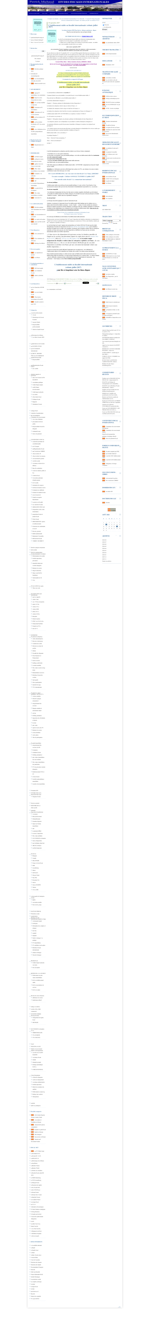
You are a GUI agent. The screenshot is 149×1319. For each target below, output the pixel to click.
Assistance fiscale (37, 1057)
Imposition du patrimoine (37, 812)
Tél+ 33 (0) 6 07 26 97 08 (37, 42)
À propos (37, 61)
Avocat (34, 315)
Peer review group (37, 904)
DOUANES (34, 550)
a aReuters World (35, 1168)
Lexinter (33, 1284)
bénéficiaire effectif (37, 1000)
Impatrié (34, 935)
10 (106, 524)
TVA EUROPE (36, 1035)
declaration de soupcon (38, 485)
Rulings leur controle (38, 1094)
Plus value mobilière (37, 836)
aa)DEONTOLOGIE (36, 357)
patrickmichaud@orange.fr (37, 37)
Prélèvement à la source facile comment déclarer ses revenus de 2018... (111, 257)
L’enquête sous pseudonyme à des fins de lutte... (110, 394)
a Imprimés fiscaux (35, 1197)
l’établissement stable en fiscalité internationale (62, 281)
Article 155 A (36, 606)
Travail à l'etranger (37, 955)
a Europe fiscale (35, 1192)
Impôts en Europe (39, 1132)
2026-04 (104, 548)
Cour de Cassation (35, 1260)
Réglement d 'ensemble (38, 536)
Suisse (34, 882)
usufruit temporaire (37, 848)
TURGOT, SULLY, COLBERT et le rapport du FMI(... (111, 357)
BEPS (34, 900)
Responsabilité (36, 359)
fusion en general (35, 803)
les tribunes (37, 257)
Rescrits (33, 1294)
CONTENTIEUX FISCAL (37, 439)
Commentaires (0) (51, 283)
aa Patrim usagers (39, 156)
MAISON (104, 386)
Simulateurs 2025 (110, 64)
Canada (34, 858)
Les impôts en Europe (36, 1281)
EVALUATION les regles (37, 586)
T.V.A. (32, 1030)
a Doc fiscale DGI (35, 1187)
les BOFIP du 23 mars (111, 253)
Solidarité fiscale (36, 431)
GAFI (32, 1221)
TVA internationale (37, 687)
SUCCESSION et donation (39, 838)
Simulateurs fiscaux (37, 404)
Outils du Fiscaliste (34, 13)
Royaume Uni (36, 880)
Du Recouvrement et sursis (39, 487)
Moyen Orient (36, 875)
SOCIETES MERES (36, 1014)
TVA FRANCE (36, 1037)
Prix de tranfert (36, 967)
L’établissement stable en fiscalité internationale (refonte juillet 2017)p (73, 84)
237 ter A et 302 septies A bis (71, 238)
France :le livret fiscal (38, 863)
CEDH (34, 1060)
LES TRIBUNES (106, 209)
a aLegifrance (34, 1163)
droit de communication (36, 552)
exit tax (34, 713)
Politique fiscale (36, 399)
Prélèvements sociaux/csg (39, 1092)
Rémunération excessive (38, 672)
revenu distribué (36, 732)
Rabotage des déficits (40, 243)
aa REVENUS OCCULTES (37, 344)
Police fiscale (36, 519)
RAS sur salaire (36, 990)
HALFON (104, 382)
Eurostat (33, 1269)
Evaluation (35, 750)
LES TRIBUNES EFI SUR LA (73, 36)
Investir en (33, 853)
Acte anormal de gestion (38, 458)
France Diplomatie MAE (37, 1274)
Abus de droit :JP (37, 453)
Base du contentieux (37, 468)
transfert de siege (37, 685)
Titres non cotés (36, 588)
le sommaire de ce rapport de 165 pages (73, 79)
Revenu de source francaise (37, 995)
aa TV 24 (33, 1204)
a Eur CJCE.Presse (35, 1190)
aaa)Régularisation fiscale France (37, 365)
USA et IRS (35, 889)
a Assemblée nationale (36, 1245)
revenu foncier (36, 776)
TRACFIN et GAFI (36, 1046)
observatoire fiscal (37, 397)
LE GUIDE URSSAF (111, 453)
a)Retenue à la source (38, 997)
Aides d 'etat (35, 599)
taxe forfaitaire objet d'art (38, 843)
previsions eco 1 (35, 1291)
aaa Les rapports (36, 597)
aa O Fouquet (36, 446)
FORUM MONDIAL (38, 1069)
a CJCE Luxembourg (36, 1180)
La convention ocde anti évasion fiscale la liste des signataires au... (111, 81)
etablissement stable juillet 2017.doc (73, 273)
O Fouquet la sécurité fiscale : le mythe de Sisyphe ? (111, 314)
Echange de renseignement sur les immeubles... (110, 382)
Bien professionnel (37, 816)
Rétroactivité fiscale (37, 538)
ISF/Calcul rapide (39, 268)
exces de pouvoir (37, 495)
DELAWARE (36, 860)
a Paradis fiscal (34, 1250)
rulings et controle (35, 1006)
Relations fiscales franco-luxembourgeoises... (108, 364)
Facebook (68, 283)
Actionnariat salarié (37, 921)
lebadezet (104, 393)
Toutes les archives (106, 561)
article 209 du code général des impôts (80, 226)
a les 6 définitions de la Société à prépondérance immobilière (38, 131)
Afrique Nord (34, 410)
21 (116, 526)
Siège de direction (37, 570)
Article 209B (36, 609)
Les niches (35, 394)
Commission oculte (37, 643)
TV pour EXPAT (35, 1298)
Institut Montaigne (35, 1277)
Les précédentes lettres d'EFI (113, 42)
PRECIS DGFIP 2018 (40, 83)
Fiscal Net (52, 13)
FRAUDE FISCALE (36, 794)
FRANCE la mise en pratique (113, 102)
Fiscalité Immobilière (36, 743)
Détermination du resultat (39, 556)
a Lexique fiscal (35, 1202)
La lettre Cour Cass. (36, 1224)
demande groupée (37, 1062)
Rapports (35, 401)
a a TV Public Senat (39, 1151)
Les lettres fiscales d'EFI (38, 337)
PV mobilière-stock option (39, 945)
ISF (35, 181)
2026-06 (104, 544)
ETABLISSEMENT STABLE (38, 554)
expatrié (34, 933)
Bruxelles (35, 616)
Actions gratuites (37, 696)
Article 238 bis (36, 614)
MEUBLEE (35, 1022)
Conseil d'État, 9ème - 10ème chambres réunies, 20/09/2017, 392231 (73, 61)
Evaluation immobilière (40, 178)
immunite (33, 810)
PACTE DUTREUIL (36, 911)
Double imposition (37, 1084)
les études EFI (109, 491)
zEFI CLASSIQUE (35, 1105)
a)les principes (109, 196)
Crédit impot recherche (38, 392)
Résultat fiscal (34, 960)
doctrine (108, 502)
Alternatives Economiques (37, 1207)
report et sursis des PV (38, 727)
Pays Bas (35, 877)
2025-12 (104, 557)
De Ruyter (35, 923)
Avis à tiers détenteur (38, 419)
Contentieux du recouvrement (38, 417)
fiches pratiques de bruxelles (112, 234)
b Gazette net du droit (36, 1214)
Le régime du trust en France (113, 127)
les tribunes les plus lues (111, 289)
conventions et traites (111, 77)
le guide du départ (110, 181)
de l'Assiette (35, 483)
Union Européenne (35, 1075)
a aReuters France (35, 1165)
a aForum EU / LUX (36, 1156)
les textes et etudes (110, 274)
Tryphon (104, 378)
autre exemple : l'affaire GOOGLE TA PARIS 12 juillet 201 (74, 176)
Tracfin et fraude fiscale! (38, 329)
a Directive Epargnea (37, 1077)
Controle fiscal (36, 475)
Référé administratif (37, 533)
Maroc (34, 870)
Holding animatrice (37, 715)
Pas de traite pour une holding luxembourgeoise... (110, 390)
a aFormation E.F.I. (35, 1153)
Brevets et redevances (38, 641)
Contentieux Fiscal (63, 13)
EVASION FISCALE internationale (36, 594)
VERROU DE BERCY (38, 541)
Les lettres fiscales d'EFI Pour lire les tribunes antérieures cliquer (79, 30)
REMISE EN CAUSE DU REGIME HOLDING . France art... (111, 349)
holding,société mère (37, 663)
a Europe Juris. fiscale (36, 1194)
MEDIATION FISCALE (39, 507)
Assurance (35, 814)
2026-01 (104, 555)
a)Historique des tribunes (37, 335)
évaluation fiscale (37, 752)
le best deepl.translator (111, 53)
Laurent (104, 404)
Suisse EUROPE (37, 885)
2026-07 (104, 542)
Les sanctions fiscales (38, 504)
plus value (35, 725)
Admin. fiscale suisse (36, 1255)
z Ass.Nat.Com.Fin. (36, 1228)
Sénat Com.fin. (34, 1226)
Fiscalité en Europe (110, 125)
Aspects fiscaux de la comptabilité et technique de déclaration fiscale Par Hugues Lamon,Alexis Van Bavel (73, 213)
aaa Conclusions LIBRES (39, 451)
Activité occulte (36, 461)
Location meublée (37, 665)
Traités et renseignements (37, 1050)
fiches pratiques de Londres (112, 237)
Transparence (36, 1096)
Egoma (104, 400)
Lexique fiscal (34, 1286)
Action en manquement (38, 1079)
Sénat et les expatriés (36, 1296)
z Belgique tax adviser (36, 1231)
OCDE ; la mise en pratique (112, 108)
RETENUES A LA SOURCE (38, 973)
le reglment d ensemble (111, 152)
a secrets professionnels (36, 313)
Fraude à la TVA (37, 626)
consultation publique (38, 382)
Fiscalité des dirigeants (38, 653)
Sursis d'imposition (37, 840)
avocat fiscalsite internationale (81, 281)
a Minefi (33, 1247)
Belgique (35, 856)
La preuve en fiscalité (38, 502)
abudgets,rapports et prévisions (36, 374)
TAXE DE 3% (38, 198)
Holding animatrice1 (37, 755)
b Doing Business (35, 1211)
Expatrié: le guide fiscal (40, 1129)
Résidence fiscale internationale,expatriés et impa (38, 918)
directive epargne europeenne (38, 547)
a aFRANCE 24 (35, 1158)
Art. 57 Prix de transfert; (38, 602)
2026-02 (104, 552)
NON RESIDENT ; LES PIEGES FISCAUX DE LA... (111, 409)
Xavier (104, 408)
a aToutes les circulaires (36, 1170)
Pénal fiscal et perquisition (108, 434)
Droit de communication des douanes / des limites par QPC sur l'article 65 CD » (80, 20)
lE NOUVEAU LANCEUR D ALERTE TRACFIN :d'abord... (109, 360)
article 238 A (36, 611)
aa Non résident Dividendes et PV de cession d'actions (38, 124)
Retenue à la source (37, 568)
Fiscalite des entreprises (36, 636)
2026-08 (104, 540)
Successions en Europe (40, 1137)
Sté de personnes (35, 1015)
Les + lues (44, 13)
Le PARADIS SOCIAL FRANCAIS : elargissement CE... (111, 379)
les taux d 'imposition (38, 833)
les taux (34, 723)
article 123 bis (36, 604)
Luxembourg (36, 868)
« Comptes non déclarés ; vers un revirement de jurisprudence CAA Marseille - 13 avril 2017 (69, 18)
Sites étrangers (38, 1134)
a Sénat (32, 1252)
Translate (115, 223)
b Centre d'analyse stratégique (38, 1209)
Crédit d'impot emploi (38, 385)
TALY (32, 1044)
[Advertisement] (112, 574)
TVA (34, 580)
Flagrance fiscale (37, 796)
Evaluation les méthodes (38, 490)
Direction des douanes (36, 1262)
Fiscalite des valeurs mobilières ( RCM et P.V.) (37, 693)
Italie (34, 865)
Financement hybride (38, 623)
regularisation (34, 916)
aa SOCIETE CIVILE (36, 346)
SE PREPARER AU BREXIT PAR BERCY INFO (111, 239)
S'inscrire (106, 25)
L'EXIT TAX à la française (112, 178)
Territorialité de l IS (37, 578)
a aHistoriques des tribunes (37, 1161)
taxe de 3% (35, 628)
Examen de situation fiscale (39, 492)
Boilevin (104, 397)
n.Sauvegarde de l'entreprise (37, 896)
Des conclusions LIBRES (112, 480)
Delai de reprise (36, 619)
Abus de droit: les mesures (39, 456)
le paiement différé (37, 831)
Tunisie (34, 887)
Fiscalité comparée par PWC (112, 451)
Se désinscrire (107, 27)
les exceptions (109, 198)
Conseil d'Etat (34, 1257)
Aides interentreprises (38, 638)
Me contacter (38, 58)
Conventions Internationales (79, 13)
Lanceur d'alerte (36, 322)
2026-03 (104, 550)
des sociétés (35, 368)
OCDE (32, 898)
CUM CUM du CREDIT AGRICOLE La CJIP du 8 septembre (111, 401)
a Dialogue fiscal (35, 1182)
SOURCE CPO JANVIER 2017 (73, 70)
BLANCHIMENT (35, 415)
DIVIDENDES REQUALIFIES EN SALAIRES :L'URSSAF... (111, 338)
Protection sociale (35, 913)
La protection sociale (36, 1279)
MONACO (35, 872)
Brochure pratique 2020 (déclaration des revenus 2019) (38, 209)
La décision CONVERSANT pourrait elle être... (111, 405)
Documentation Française (37, 1267)
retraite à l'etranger (37, 952)
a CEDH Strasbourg (36, 1178)
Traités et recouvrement (36, 1049)
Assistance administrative (39, 1082)
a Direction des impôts (36, 1185)
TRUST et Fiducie (37, 845)
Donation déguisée (37, 821)
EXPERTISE (34, 635)
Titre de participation (37, 737)
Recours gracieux (37, 531)
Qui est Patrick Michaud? (37, 40)
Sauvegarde (35, 680)
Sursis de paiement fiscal (112, 438)
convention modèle (37, 902)
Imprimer (60, 283)
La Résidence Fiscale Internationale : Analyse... (110, 386)
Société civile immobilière (39, 784)
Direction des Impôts (36, 1264)
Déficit (34, 651)
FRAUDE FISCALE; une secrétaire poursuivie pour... (111, 412)
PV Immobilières (37, 943)
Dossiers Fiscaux (94, 13)
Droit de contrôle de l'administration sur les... (110, 397)
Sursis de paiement (37, 434)
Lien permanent (92, 281)
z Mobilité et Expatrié (36, 1233)
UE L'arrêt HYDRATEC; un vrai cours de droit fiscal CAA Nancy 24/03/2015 (73, 174)
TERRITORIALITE (37, 1032)
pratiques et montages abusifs (109, 436)
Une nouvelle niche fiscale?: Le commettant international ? (73, 179)
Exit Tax (34, 930)
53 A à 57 (51, 238)
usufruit (33, 1103)
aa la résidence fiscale (111, 176)
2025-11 (104, 559)
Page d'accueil (95, 18)
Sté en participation (37, 682)
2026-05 (104, 546)
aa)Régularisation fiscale (38, 449)
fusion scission (36, 660)
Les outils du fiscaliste (40, 219)
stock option (35, 735)
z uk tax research (35, 1236)
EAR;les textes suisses (111, 96)
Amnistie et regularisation (37, 413)
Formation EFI (34, 790)
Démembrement (36, 819)
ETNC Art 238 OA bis (38, 621)
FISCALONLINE (35, 1272)
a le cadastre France (35, 1199)
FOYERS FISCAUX (36, 793)
